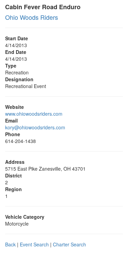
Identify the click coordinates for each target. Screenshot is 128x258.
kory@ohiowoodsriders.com (35, 127)
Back (10, 244)
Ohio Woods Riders (31, 17)
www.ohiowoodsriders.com (33, 113)
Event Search (34, 244)
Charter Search (69, 244)
